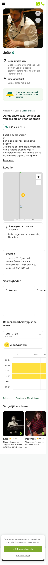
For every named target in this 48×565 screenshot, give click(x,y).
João (7, 52)
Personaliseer (23, 555)
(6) (16, 439)
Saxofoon (13, 290)
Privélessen (8, 398)
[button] (38, 13)
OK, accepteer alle (23, 549)
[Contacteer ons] (43, 4)
